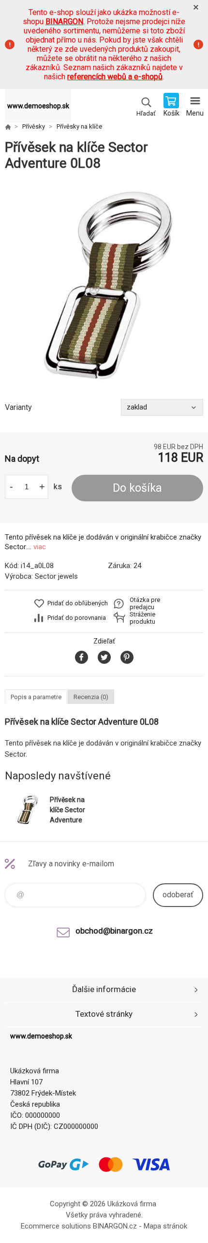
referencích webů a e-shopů (115, 76)
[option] (104, 285)
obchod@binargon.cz (114, 931)
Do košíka (137, 488)
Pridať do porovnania (76, 617)
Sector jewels (56, 576)
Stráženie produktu (142, 618)
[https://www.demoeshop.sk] (8, 127)
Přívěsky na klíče (79, 126)
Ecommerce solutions (56, 1226)
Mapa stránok (165, 1226)
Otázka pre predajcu (145, 603)
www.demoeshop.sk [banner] (38, 106)
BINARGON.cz (115, 1226)
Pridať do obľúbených (77, 603)
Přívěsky (33, 126)
